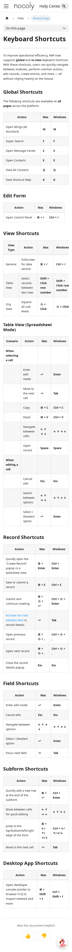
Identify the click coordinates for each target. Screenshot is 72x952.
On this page (15, 28)
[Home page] (7, 18)
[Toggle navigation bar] (6, 6)
